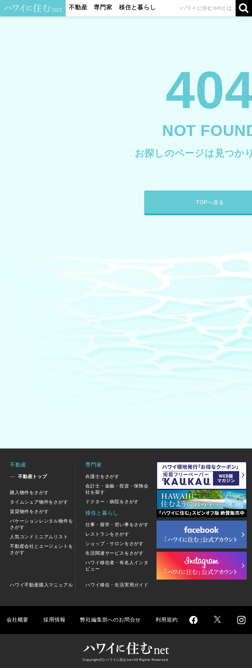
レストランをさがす (107, 534)
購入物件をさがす (29, 492)
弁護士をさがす (102, 476)
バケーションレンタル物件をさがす (41, 524)
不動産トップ (32, 476)
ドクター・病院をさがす (112, 501)
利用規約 (167, 619)
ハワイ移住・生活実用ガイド (116, 584)
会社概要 (18, 619)
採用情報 (54, 619)
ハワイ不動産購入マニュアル (41, 584)
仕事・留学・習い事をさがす (116, 524)
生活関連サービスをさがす (114, 553)
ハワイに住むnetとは (206, 8)
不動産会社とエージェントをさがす (41, 549)
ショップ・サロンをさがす (114, 543)
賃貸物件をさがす (29, 511)
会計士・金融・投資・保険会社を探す (116, 489)
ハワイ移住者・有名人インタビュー (116, 565)
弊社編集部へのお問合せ (110, 619)
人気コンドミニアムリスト (39, 536)
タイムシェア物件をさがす (39, 502)
